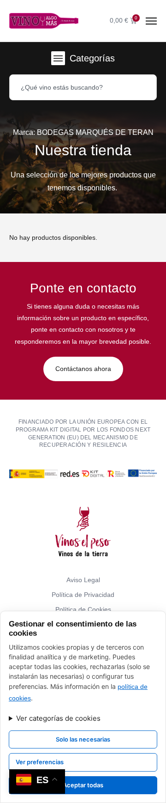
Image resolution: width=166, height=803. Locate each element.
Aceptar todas (83, 785)
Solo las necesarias (83, 739)
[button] (58, 58)
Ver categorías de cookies (58, 718)
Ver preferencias (40, 762)
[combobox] (83, 87)
